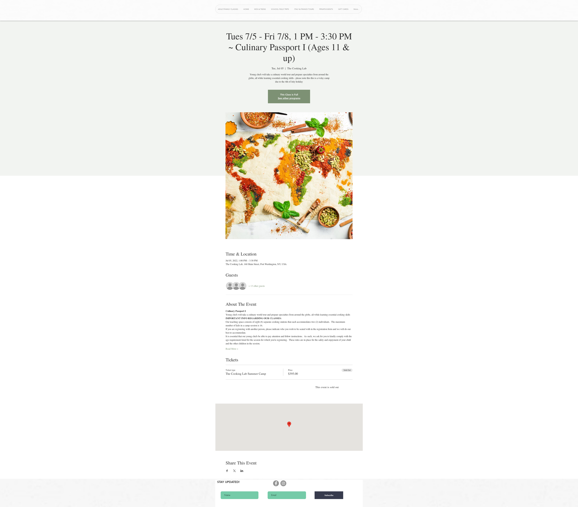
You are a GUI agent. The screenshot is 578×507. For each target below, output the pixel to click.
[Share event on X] (234, 471)
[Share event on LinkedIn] (241, 471)
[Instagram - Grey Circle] (283, 483)
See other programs (289, 98)
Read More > (232, 348)
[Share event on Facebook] (227, 471)
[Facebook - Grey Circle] (276, 483)
